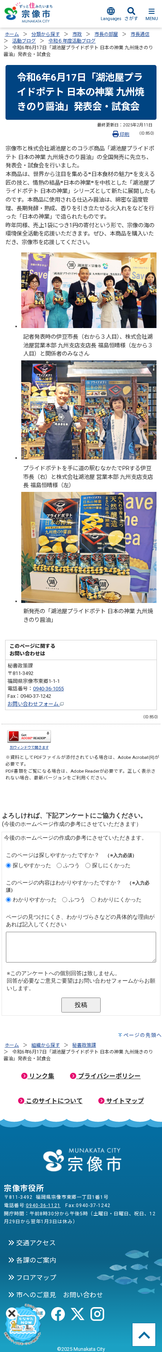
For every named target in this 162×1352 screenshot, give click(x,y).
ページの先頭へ (142, 1035)
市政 (77, 34)
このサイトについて (53, 1101)
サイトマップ (124, 1101)
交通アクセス (35, 1243)
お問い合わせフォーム (33, 704)
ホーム (12, 34)
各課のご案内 (35, 1260)
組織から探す (45, 1045)
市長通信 (140, 34)
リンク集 (41, 1076)
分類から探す (45, 34)
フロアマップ (35, 1278)
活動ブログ (24, 41)
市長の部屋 (106, 34)
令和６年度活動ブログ (72, 41)
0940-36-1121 (43, 1205)
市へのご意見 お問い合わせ (59, 1295)
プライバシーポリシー (108, 1076)
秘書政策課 (84, 1045)
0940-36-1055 (48, 689)
